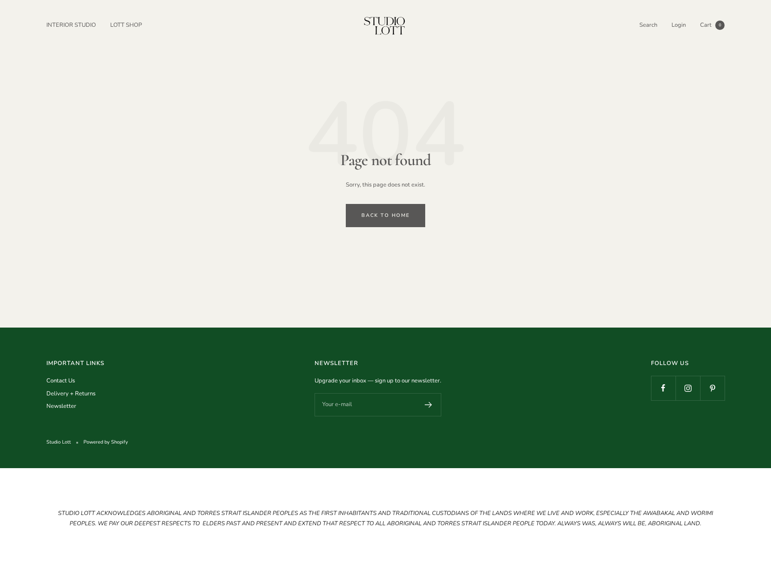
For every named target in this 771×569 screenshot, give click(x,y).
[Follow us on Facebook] (663, 388)
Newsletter (61, 406)
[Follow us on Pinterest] (712, 388)
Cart (710, 25)
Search (648, 25)
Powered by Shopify (105, 442)
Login (679, 25)
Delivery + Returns (70, 394)
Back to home (385, 215)
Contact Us (60, 381)
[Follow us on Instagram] (688, 388)
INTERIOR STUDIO (71, 25)
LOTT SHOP (126, 25)
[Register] (428, 405)
